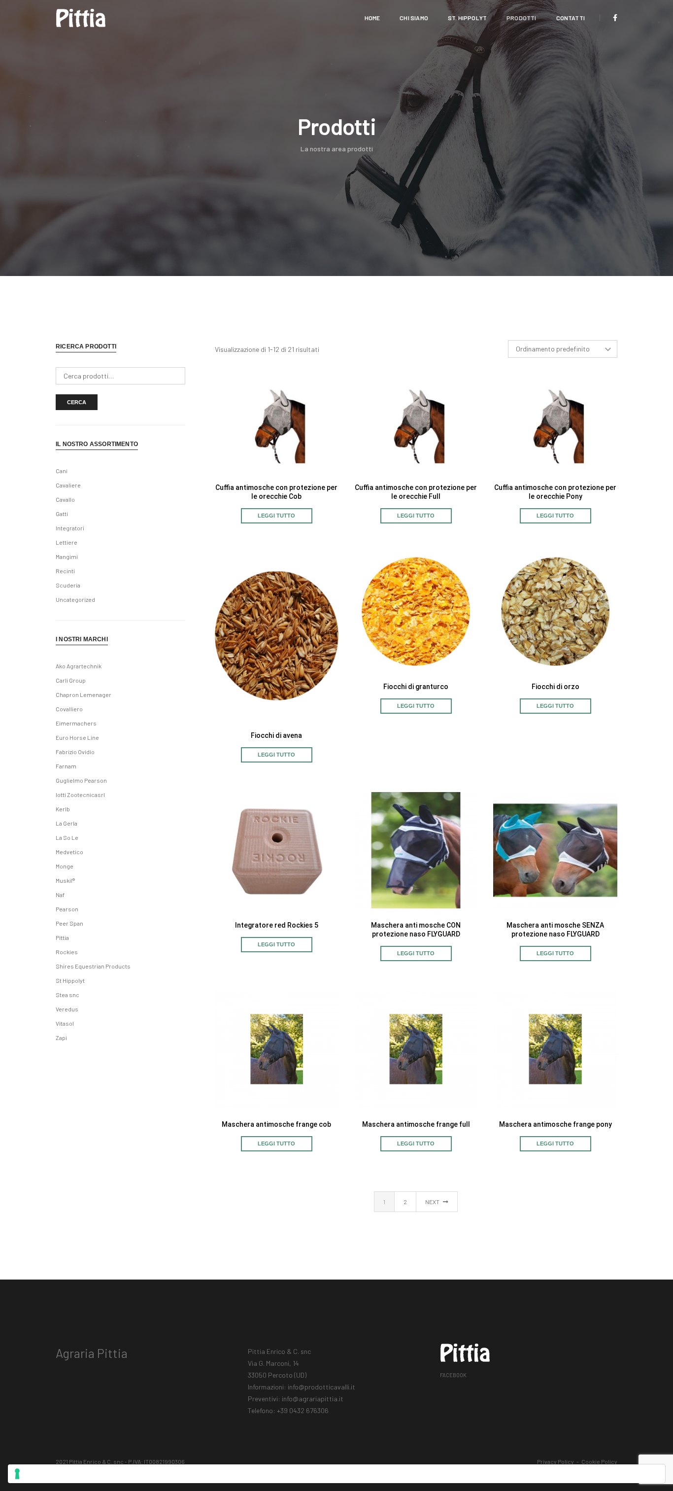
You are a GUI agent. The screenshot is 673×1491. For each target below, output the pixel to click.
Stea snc (67, 994)
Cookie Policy (599, 1461)
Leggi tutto (276, 516)
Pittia (62, 937)
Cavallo (65, 499)
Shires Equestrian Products (93, 966)
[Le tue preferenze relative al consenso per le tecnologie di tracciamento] (336, 1473)
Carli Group (71, 680)
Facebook (453, 1375)
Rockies (67, 951)
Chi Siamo (414, 17)
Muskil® (65, 880)
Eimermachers (76, 723)
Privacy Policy (555, 1461)
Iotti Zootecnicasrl (80, 794)
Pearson (67, 908)
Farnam (66, 766)
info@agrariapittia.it (312, 1398)
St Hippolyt (70, 980)
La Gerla (66, 823)
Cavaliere (68, 485)
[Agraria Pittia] (81, 17)
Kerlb (63, 808)
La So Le (67, 837)
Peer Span (69, 923)
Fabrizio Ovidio (75, 751)
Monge (64, 866)
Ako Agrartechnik (78, 665)
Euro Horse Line (77, 737)
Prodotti (521, 17)
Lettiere (66, 542)
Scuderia (68, 585)
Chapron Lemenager (83, 694)
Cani (61, 470)
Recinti (65, 570)
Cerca (76, 402)
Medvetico (69, 851)
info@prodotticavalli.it (321, 1387)
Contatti (570, 17)
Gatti (62, 513)
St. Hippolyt (467, 17)
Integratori (70, 527)
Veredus (67, 1009)
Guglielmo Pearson (81, 780)
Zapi (61, 1037)
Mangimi (67, 556)
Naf (60, 894)
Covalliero (69, 708)
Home (372, 17)
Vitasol (65, 1023)
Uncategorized (75, 599)
